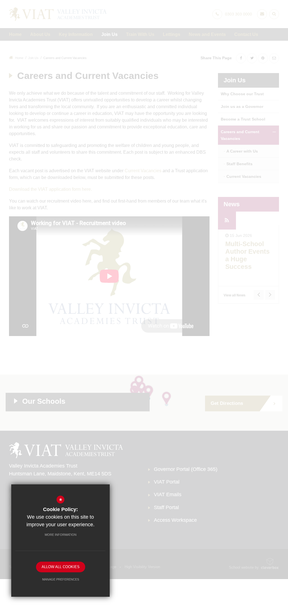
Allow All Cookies (61, 567)
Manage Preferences (60, 579)
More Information (60, 534)
